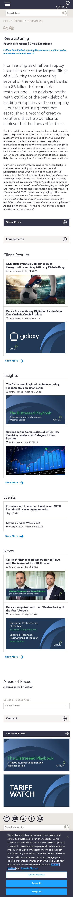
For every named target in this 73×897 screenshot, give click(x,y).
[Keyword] (66, 827)
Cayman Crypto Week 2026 (23, 523)
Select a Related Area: (16, 700)
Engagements (15, 239)
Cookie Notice (29, 868)
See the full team (15, 733)
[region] (36, 864)
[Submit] (64, 13)
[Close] (67, 836)
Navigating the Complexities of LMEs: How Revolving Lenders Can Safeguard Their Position (32, 435)
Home (6, 21)
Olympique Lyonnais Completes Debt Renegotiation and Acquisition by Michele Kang (35, 266)
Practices (19, 21)
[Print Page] (11, 29)
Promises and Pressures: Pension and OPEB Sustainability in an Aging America (33, 508)
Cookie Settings (36, 875)
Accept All (36, 892)
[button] (5, 29)
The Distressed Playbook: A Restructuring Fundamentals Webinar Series (32, 386)
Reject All (36, 883)
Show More (13, 222)
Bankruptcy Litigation (19, 687)
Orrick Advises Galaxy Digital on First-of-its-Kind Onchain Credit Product (34, 313)
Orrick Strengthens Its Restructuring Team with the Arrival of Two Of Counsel (33, 561)
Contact (11, 718)
